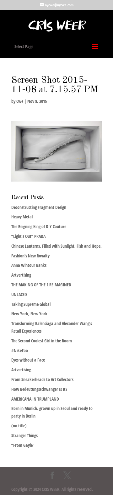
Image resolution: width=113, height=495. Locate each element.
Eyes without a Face (28, 360)
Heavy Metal (22, 217)
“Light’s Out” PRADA (28, 236)
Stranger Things (24, 435)
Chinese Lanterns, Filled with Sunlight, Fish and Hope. (56, 246)
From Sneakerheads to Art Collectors (42, 379)
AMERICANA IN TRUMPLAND (35, 399)
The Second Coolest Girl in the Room (41, 341)
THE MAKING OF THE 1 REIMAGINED (41, 285)
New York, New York (29, 314)
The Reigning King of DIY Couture (38, 226)
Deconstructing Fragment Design (38, 207)
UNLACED (19, 294)
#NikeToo (19, 350)
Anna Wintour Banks (28, 265)
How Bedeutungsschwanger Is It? (39, 389)
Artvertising (21, 275)
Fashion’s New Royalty (30, 256)
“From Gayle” (23, 445)
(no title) (19, 426)
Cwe (19, 101)
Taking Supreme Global (31, 304)
